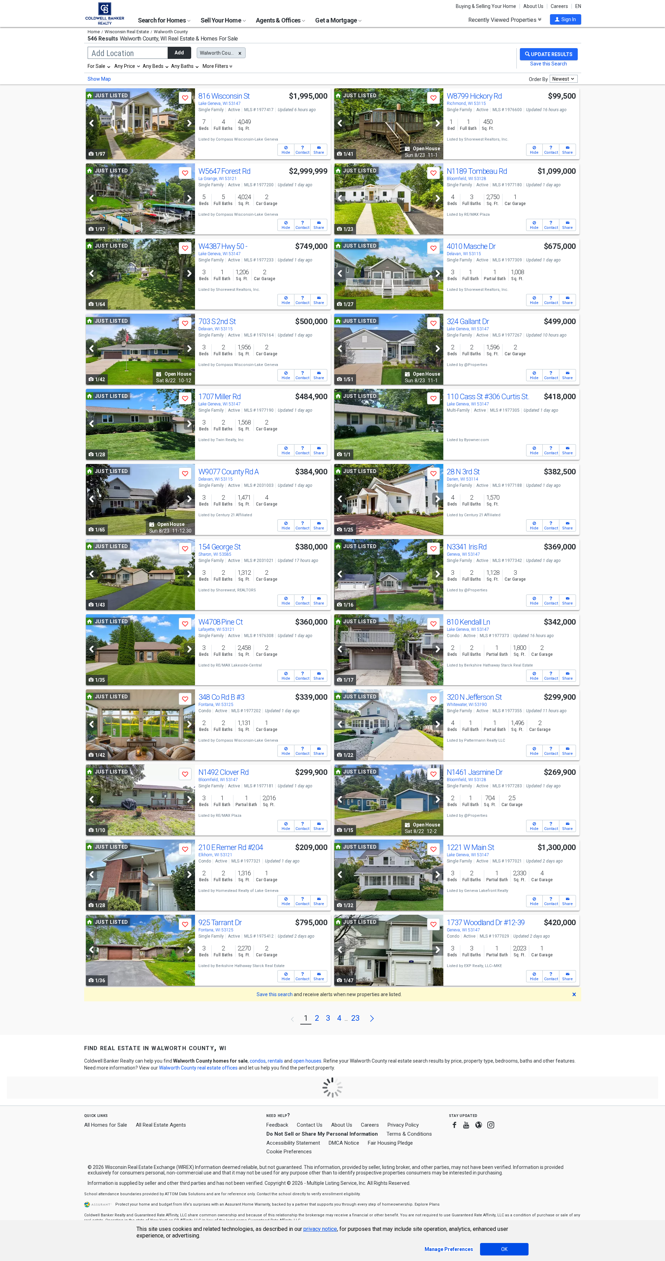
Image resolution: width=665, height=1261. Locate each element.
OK (504, 1249)
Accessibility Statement (293, 1143)
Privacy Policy (403, 1125)
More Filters (215, 66)
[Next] (189, 123)
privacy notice (320, 1229)
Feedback (277, 1125)
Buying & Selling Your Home (486, 6)
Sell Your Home (221, 20)
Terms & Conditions (409, 1134)
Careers (559, 6)
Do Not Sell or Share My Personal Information (322, 1134)
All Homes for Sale (105, 1125)
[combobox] (99, 66)
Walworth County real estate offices (198, 1068)
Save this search (275, 994)
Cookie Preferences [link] (289, 1151)
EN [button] (578, 6)
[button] (565, 19)
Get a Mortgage (336, 20)
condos (258, 1061)
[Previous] (91, 123)
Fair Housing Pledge (390, 1143)
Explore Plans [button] (427, 1204)
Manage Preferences (449, 1249)
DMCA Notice (344, 1143)
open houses (307, 1061)
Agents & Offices (278, 20)
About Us (533, 6)
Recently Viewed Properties (503, 20)
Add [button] (179, 52)
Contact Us (309, 1125)
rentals (275, 1061)
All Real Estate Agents (161, 1125)
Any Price (124, 66)
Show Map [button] (99, 79)
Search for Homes (162, 20)
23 (355, 1018)
